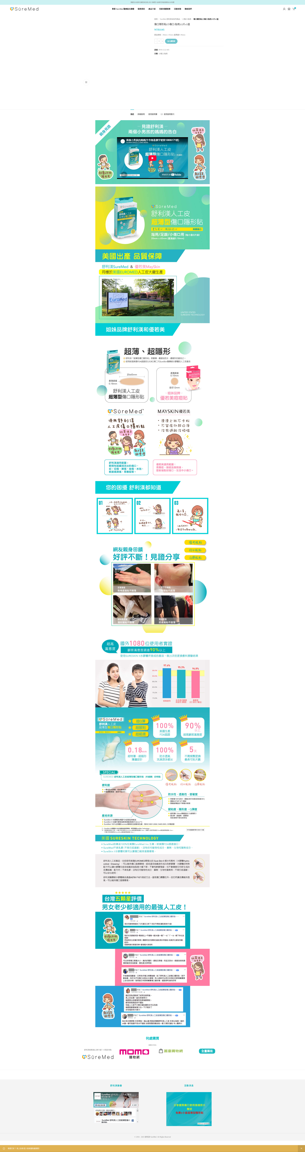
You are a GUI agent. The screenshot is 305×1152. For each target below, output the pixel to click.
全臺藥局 (207, 1051)
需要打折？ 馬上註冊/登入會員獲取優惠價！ (24, 1148)
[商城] (289, 9)
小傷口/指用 (186, 19)
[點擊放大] (86, 82)
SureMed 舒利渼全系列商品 (170, 19)
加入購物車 (171, 41)
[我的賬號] (284, 9)
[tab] (132, 113)
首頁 (156, 19)
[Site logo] (24, 9)
